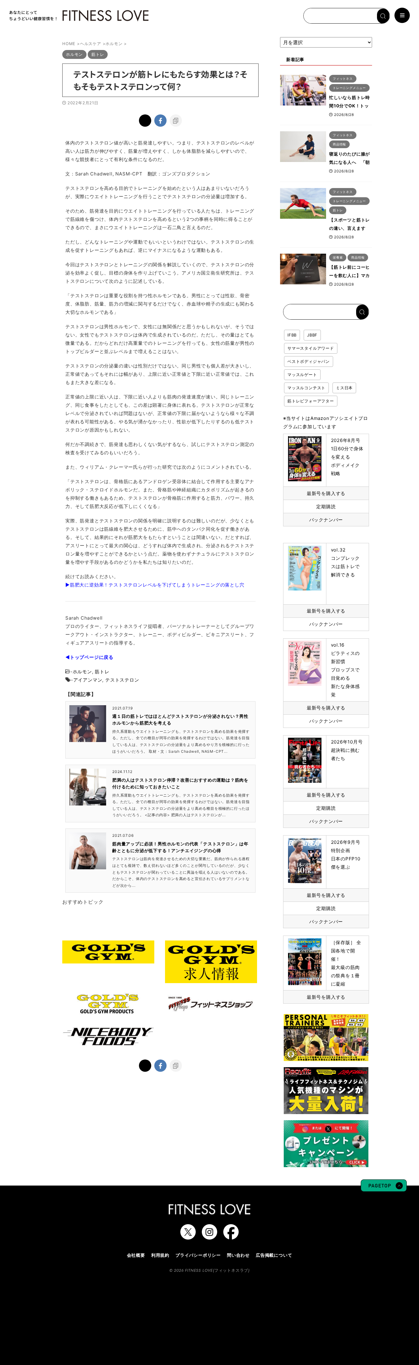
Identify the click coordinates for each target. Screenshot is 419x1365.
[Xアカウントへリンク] (188, 1236)
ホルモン (82, 672)
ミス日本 (344, 387)
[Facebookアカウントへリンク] (231, 1236)
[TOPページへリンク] (78, 15)
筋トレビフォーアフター (310, 400)
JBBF (312, 335)
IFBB (292, 335)
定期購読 (326, 506)
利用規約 (160, 1255)
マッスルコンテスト (306, 387)
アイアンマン (87, 680)
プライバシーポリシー (198, 1255)
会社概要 (136, 1255)
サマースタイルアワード (310, 348)
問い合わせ (238, 1255)
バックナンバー (326, 520)
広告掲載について (274, 1255)
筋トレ (102, 672)
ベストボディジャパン (308, 361)
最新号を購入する (326, 493)
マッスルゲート (302, 374)
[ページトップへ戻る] (384, 1189)
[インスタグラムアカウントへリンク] (209, 1236)
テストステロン (122, 680)
